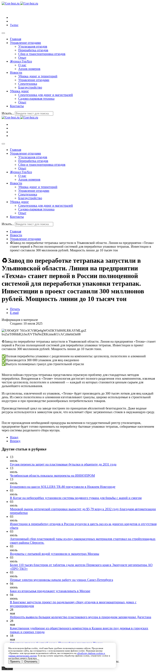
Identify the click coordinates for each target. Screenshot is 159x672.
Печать (15, 309)
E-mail (14, 312)
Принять (15, 661)
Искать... (8, 113)
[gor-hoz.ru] (20, 3)
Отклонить (30, 661)
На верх (7, 668)
